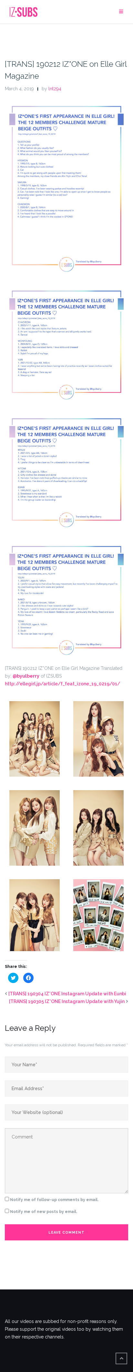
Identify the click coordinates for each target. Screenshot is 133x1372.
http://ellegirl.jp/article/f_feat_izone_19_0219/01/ (62, 683)
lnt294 (54, 88)
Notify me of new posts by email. (43, 1211)
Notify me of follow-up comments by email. (54, 1200)
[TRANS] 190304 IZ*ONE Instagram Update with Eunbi (67, 993)
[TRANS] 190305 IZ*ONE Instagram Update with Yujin (67, 1001)
